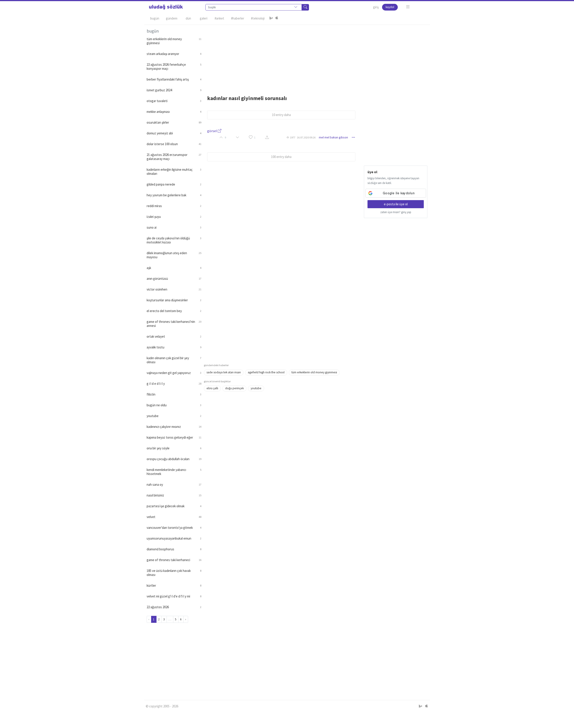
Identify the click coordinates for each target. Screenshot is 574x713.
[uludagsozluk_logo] (166, 7)
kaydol (390, 7)
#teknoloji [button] (258, 18)
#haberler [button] (237, 18)
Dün (188, 18)
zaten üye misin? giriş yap (395, 212)
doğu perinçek (234, 388)
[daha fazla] (408, 7)
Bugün (154, 18)
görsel (212, 131)
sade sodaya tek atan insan (224, 372)
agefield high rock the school (266, 372)
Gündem (171, 18)
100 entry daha (281, 157)
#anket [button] (219, 18)
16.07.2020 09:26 (306, 137)
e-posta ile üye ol (396, 204)
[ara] (305, 7)
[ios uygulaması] (276, 18)
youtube (256, 388)
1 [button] (254, 137)
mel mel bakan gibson (333, 137)
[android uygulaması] (271, 18)
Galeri (203, 18)
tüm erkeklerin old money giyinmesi (314, 372)
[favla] (250, 137)
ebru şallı (212, 388)
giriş (376, 7)
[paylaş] (267, 137)
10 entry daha (281, 115)
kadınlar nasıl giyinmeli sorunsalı (247, 98)
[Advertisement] (316, 56)
